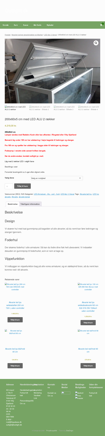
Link (35, 398)
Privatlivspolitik (51, 430)
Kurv (16, 25)
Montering (38, 392)
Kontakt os (52, 393)
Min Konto (37, 25)
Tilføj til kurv (22, 186)
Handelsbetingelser (27, 390)
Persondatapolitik (27, 400)
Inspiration (38, 390)
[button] (96, 42)
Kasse (25, 25)
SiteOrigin (69, 430)
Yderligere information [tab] (30, 204)
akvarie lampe (24, 196)
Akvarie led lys (86, 194)
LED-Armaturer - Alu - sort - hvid (46, 194)
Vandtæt (37, 395)
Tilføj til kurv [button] (15, 320)
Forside (5, 25)
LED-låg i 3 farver (50, 35)
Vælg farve (9, 177)
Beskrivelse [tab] (13, 204)
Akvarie (15, 196)
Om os (22, 403)
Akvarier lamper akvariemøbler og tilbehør (27, 35)
